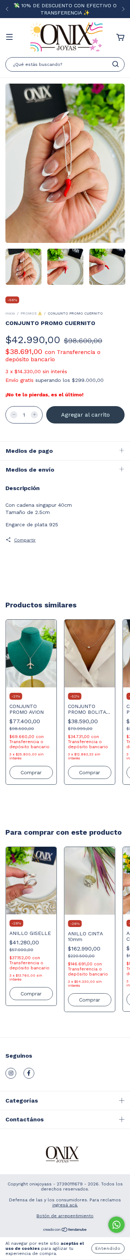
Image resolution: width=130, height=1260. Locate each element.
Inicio (10, 313)
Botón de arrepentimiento (65, 1215)
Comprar (31, 993)
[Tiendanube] (65, 1230)
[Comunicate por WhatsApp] (116, 1225)
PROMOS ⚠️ (31, 313)
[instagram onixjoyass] (10, 1073)
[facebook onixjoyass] (28, 1073)
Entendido (108, 1248)
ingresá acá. (65, 1205)
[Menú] (9, 38)
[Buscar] (115, 64)
